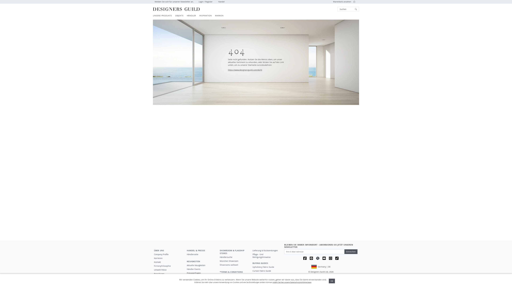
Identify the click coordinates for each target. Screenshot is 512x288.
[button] (348, 9)
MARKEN (219, 15)
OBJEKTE (179, 15)
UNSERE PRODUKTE (162, 15)
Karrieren (158, 258)
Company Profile (161, 254)
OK (332, 281)
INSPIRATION (205, 15)
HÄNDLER (191, 15)
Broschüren (159, 273)
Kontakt (157, 262)
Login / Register (206, 1)
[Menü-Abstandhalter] (201, 256)
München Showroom (229, 261)
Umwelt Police (160, 270)
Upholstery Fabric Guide (263, 267)
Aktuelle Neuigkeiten (196, 265)
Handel (221, 1)
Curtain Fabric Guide (262, 271)
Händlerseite (192, 254)
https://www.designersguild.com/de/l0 (245, 70)
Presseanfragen (194, 273)
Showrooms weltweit (229, 265)
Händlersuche (226, 257)
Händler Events (193, 269)
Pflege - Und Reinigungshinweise (262, 255)
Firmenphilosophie (162, 266)
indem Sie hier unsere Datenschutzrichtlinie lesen (292, 282)
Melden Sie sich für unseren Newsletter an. (174, 1)
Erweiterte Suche (331, 9)
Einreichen (351, 251)
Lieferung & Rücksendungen (265, 250)
